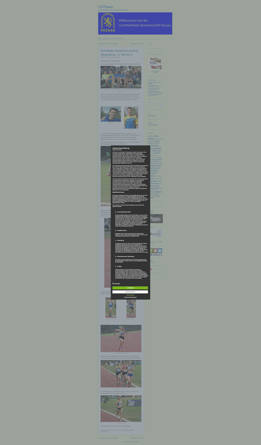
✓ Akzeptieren (130, 287)
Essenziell (117, 283)
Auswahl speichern (130, 291)
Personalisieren (130, 295)
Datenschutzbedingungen (130, 297)
